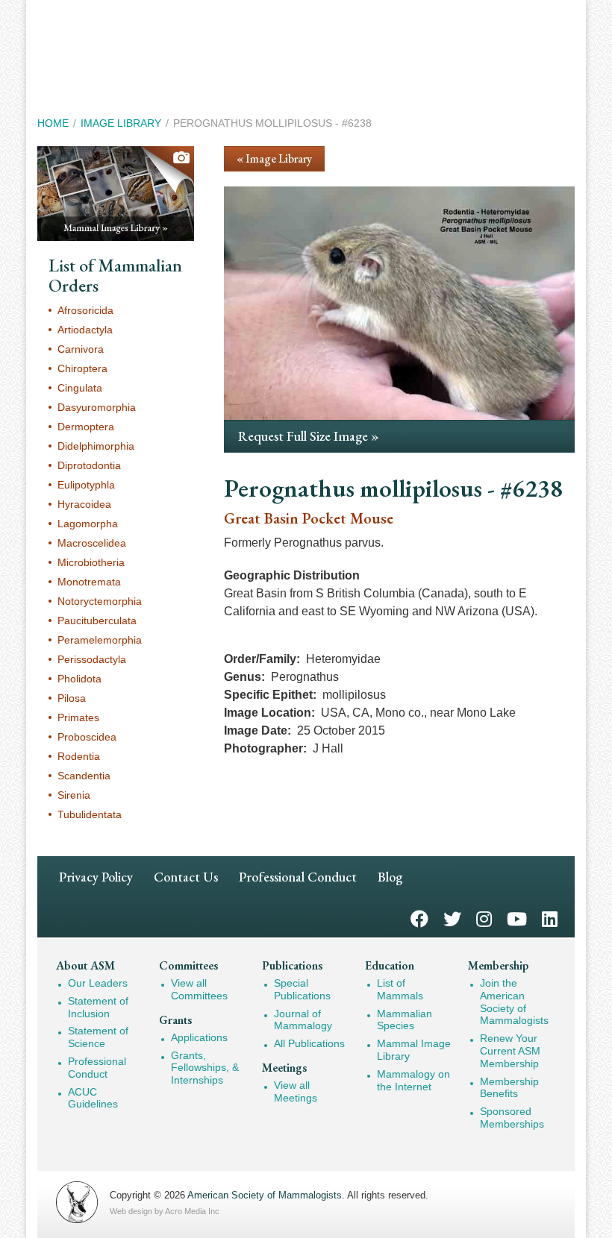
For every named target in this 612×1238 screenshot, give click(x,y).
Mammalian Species (404, 1020)
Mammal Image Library (414, 1049)
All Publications (309, 1043)
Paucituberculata (97, 620)
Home (53, 123)
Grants (175, 1020)
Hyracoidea (84, 504)
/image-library (115, 193)
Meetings (284, 1068)
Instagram (484, 917)
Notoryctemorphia (99, 601)
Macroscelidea (91, 543)
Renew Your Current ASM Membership (510, 1050)
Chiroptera (82, 368)
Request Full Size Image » (308, 435)
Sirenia (73, 795)
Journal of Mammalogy (303, 1020)
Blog (390, 876)
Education (389, 965)
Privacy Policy (96, 876)
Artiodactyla (85, 330)
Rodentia (78, 756)
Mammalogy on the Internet (413, 1080)
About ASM (85, 965)
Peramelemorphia (99, 640)
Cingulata (79, 388)
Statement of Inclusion (98, 1007)
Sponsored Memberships (512, 1117)
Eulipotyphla (86, 485)
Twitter (452, 917)
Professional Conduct (298, 876)
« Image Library (274, 158)
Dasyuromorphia (96, 407)
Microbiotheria (91, 562)
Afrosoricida (85, 310)
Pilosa (71, 698)
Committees (188, 965)
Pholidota (79, 679)
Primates (78, 717)
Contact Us (186, 876)
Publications (292, 965)
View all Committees (199, 989)
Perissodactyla (91, 659)
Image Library (121, 123)
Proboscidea (86, 737)
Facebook (419, 917)
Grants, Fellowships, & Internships (205, 1068)
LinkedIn (549, 917)
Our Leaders (98, 983)
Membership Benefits (509, 1087)
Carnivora (80, 349)
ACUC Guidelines (93, 1098)
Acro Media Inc (192, 1211)
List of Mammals (400, 989)
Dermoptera (85, 427)
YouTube (517, 917)
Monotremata (89, 582)
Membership (498, 965)
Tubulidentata (89, 814)
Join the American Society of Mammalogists (514, 1001)
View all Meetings (295, 1091)
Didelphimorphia (95, 446)
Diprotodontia (89, 465)
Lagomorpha (87, 524)
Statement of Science (98, 1037)
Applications (199, 1037)
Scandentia (83, 776)
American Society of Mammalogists (264, 1195)
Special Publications (302, 989)
